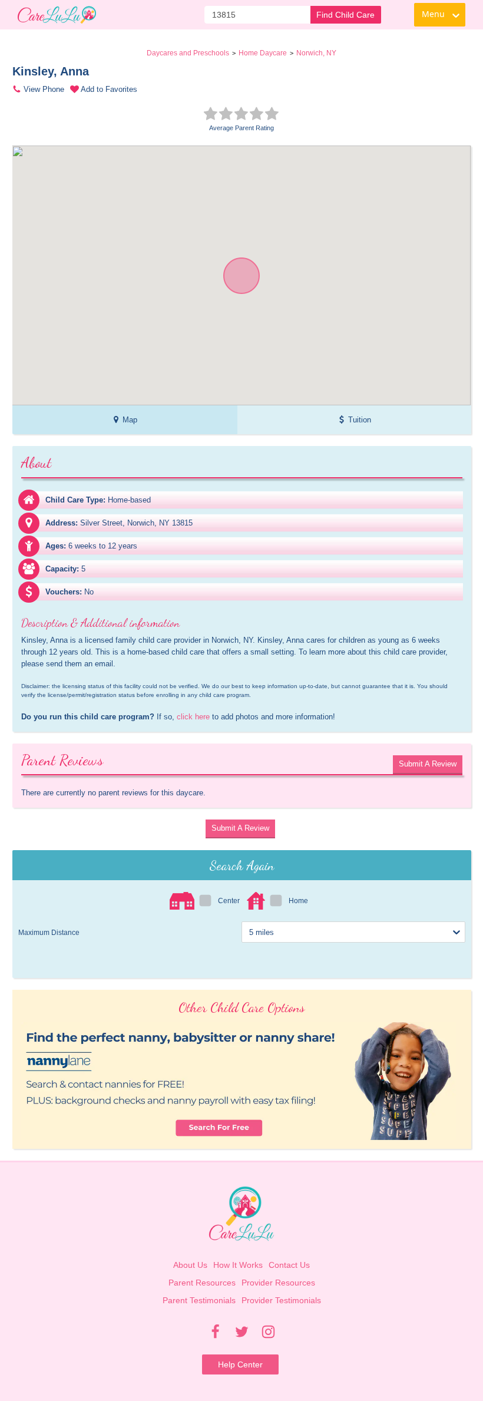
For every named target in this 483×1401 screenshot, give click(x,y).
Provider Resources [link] (278, 1282)
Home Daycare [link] (263, 53)
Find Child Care (345, 14)
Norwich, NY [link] (316, 53)
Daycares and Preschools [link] (188, 53)
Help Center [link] (240, 1364)
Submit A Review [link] (427, 763)
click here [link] (193, 716)
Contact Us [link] (289, 1265)
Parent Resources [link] (202, 1282)
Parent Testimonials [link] (199, 1300)
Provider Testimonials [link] (281, 1300)
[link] (57, 15)
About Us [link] (190, 1265)
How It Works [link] (238, 1265)
